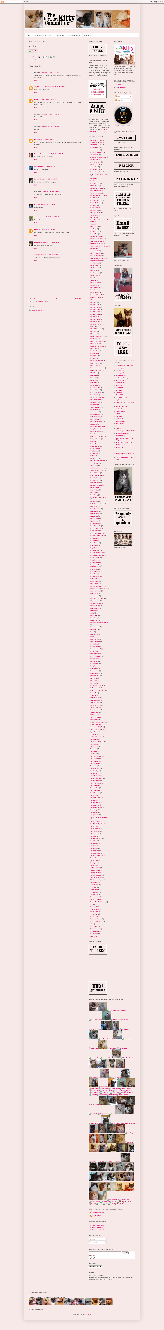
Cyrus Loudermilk (95, 282)
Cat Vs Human (120, 380)
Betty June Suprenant (96, 200)
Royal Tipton (93, 680)
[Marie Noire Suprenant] (93, 1180)
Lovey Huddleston (95, 509)
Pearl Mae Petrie (94, 608)
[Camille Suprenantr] (120, 1171)
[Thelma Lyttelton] (93, 1152)
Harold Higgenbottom (96, 422)
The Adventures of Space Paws (124, 442)
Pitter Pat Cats (94, 634)
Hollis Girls (93, 434)
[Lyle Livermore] (104, 1088)
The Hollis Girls (94, 788)
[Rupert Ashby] (114, 1092)
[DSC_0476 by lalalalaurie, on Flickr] (105, 1039)
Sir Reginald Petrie (95, 710)
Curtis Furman (94, 280)
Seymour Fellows (95, 697)
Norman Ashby (94, 593)
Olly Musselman (95, 601)
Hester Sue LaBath (95, 431)
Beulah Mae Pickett (95, 203)
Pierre (92, 632)
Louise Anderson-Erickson (97, 504)
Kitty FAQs (60, 35)
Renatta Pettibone (95, 656)
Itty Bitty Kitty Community (97, 461)
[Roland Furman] (93, 1190)
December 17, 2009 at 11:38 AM (49, 255)
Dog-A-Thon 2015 (95, 317)
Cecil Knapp (93, 229)
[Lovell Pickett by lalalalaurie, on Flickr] (106, 1020)
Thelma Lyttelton (95, 868)
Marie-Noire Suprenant (96, 533)
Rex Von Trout (94, 661)
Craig (91, 278)
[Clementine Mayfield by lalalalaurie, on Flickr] (102, 1010)
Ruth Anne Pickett (95, 688)
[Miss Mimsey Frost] (113, 1200)
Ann (35, 139)
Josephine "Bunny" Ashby (97, 470)
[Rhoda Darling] (103, 1104)
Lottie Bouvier (94, 501)
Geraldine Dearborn (95, 407)
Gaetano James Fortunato (97, 397)
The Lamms (93, 800)
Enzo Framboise (94, 351)
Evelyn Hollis (93, 356)
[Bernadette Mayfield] (120, 1067)
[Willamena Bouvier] (102, 1067)
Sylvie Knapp (93, 732)
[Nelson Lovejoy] (94, 1104)
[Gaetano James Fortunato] (129, 1114)
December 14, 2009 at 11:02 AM (54, 154)
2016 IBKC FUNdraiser (96, 145)
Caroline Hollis (94, 217)
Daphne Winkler (94, 285)
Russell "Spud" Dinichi (96, 685)
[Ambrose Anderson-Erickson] (93, 1171)
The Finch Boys (94, 771)
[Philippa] (112, 1114)
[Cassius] (121, 1086)
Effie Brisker (93, 339)
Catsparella (119, 385)
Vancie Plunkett (94, 897)
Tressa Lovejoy (94, 885)
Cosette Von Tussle (95, 275)
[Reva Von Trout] (111, 1067)
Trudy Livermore (94, 889)
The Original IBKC (95, 831)
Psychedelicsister (39, 154)
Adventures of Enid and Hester (124, 366)
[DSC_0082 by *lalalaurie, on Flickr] (33, 51)
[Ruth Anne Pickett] (127, 1058)
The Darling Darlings (96, 756)
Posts (118, 96)
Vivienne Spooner (95, 912)
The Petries (93, 836)
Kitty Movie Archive (74, 35)
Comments (120, 100)
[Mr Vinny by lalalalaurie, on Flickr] (117, 1039)
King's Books (119, 409)
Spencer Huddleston (95, 717)
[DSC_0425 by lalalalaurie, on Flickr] (115, 1077)
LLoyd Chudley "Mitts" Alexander (99, 497)
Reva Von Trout (94, 658)
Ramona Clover (94, 654)
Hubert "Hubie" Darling (96, 436)
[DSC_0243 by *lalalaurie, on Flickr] (92, 1203)
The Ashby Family (95, 744)
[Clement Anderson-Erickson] (125, 1161)
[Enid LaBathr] (128, 1090)
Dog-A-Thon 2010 (95, 304)
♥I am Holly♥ (38, 217)
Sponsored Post (94, 719)
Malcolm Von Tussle (95, 528)
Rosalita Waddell (95, 676)
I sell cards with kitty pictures (98, 1230)
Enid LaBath (93, 348)
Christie (36, 99)
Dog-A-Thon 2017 (95, 321)
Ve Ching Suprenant (95, 899)
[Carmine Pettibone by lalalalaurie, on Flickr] (106, 1058)
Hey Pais (118, 400)
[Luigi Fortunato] (103, 1114)
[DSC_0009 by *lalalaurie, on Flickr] (119, 1203)
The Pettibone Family (96, 838)
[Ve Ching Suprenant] (111, 1180)
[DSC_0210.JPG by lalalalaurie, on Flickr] (125, 1077)
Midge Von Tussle (95, 550)
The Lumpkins (94, 812)
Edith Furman (94, 331)
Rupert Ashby (94, 683)
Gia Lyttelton (94, 409)
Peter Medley (94, 618)
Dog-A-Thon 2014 (95, 314)
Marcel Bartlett (94, 531)
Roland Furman (94, 671)
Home (28, 35)
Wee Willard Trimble (96, 919)
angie (36, 166)
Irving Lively (93, 458)
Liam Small (93, 492)
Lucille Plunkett (94, 511)
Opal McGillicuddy (95, 603)
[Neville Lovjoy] (112, 1094)
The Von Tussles (94, 858)
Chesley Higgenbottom (96, 243)
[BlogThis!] (46, 57)
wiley (91, 924)
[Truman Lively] (129, 1190)
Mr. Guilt (36, 179)
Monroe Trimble (94, 562)
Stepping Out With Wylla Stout (98, 722)
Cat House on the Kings (122, 378)
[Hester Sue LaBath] (118, 1090)
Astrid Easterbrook (95, 164)
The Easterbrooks (95, 768)
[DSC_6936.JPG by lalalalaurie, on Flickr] (93, 1086)
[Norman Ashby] (105, 1092)
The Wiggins (93, 863)
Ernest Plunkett (94, 353)
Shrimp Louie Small (95, 705)
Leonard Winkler (94, 487)
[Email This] (44, 57)
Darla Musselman (95, 287)
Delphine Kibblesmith (96, 295)
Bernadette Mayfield (96, 193)
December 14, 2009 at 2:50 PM (51, 217)
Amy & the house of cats (41, 87)
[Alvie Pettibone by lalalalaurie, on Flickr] (124, 1029)
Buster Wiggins (94, 210)
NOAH (117, 426)
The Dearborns (94, 761)
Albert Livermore (94, 150)
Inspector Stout (94, 453)
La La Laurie (119, 418)
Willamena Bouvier (95, 929)
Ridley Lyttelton (94, 666)
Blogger (89, 1315)
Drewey (92, 326)
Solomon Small (94, 712)
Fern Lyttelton (94, 365)
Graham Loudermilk (95, 414)
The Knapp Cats (94, 795)
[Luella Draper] (129, 1133)
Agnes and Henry (120, 368)
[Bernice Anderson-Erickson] (111, 1171)
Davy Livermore (94, 290)
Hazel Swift (93, 424)
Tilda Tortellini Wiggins (96, 880)
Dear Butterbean (95, 292)
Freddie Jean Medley (96, 392)
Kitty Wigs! (119, 416)
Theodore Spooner (95, 873)
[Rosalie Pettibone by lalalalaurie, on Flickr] (94, 1058)
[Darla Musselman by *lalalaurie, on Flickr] (105, 1123)
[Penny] (104, 1077)
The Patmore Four (95, 833)
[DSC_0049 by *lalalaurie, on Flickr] (111, 1203)
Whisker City (119, 447)
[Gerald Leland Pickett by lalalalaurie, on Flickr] (95, 1020)
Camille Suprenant (95, 212)
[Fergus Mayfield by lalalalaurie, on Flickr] (114, 1029)
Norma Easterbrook (95, 591)
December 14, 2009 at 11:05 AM (46, 166)
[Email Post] (38, 57)
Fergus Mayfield (95, 363)
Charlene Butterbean (96, 236)
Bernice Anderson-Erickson (97, 195)
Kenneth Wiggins (95, 473)
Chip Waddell (94, 248)
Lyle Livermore (94, 521)
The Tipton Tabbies (95, 853)
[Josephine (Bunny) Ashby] (127, 1092)
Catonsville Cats (120, 383)
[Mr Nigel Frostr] (124, 1200)
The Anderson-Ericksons (96, 741)
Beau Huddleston (95, 183)
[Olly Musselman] (93, 1133)
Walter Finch (93, 914)
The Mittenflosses (95, 826)
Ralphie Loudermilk (95, 649)
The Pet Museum (120, 445)
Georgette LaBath (95, 402)
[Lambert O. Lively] (102, 1200)
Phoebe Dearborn (95, 627)
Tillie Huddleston (95, 882)
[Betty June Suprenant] (102, 1180)
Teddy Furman (94, 734)
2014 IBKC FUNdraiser (96, 140)
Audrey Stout (94, 167)
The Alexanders (94, 739)
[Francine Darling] (121, 1104)
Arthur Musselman (95, 162)
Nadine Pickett (94, 579)
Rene (35, 204)
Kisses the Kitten (95, 478)
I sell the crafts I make (96, 1227)
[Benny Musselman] (116, 1123)
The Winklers (93, 865)
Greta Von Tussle (95, 417)
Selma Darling (94, 695)
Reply (35, 80)
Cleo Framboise (94, 263)
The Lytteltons (94, 815)
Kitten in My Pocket (121, 411)
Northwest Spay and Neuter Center (125, 431)
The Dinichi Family (95, 763)
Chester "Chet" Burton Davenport (99, 246)
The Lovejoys (93, 810)
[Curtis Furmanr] (102, 1190)
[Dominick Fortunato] (95, 1123)
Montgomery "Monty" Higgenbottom (96, 565)
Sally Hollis (93, 693)
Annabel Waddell (95, 159)
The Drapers (93, 766)
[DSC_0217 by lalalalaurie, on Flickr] (116, 1010)
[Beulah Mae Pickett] (95, 1029)
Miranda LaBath (95, 557)
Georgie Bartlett (94, 404)
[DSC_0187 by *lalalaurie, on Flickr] (127, 1202)
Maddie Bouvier (94, 523)
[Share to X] (49, 57)
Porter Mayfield (94, 639)
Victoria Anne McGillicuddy (98, 902)
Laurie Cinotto (96, 1215)
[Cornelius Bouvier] (112, 1086)
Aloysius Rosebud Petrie (96, 152)
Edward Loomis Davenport (97, 336)
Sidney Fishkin (94, 707)
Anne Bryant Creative (122, 373)
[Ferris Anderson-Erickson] (102, 1171)
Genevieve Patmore (95, 399)
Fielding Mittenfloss (96, 370)
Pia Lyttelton (93, 629)
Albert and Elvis (120, 370)
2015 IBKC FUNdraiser (96, 142)
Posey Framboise (95, 641)
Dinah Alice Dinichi (95, 297)
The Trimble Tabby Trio (96, 855)
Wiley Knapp (93, 926)
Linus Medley (94, 495)
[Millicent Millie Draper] (111, 1133)
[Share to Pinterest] (53, 57)
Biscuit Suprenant (95, 207)
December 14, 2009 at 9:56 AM (48, 99)
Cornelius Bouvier (95, 273)
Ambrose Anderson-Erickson (98, 157)
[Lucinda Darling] (130, 1104)
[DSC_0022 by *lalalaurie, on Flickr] (99, 1203)
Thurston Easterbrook (96, 875)
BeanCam (93, 181)
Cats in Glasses (94, 226)
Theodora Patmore (95, 870)
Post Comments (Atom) (42, 301)
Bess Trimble (93, 198)
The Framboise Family (96, 778)
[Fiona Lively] (120, 1190)
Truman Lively (94, 892)
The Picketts (93, 841)
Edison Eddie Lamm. (95, 329)
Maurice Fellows (94, 540)
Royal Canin (93, 678)
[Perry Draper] (120, 1133)
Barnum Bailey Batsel (96, 172)
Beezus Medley (94, 186)
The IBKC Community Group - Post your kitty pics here (125, 454)
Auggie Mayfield (95, 169)
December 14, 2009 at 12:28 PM (46, 204)
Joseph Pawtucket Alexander (98, 468)
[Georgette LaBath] (106, 1090)
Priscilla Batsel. (94, 646)
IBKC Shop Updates (95, 446)
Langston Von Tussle (96, 485)
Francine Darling (95, 387)
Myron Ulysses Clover (96, 576)
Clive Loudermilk (94, 268)
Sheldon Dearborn (95, 700)
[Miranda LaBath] (94, 1090)
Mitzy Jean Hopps (95, 560)
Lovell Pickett (94, 506)
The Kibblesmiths (95, 793)
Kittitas (118, 413)
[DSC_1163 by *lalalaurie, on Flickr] (120, 1202)
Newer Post (32, 298)
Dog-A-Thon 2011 (95, 307)
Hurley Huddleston (95, 439)
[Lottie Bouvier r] (116, 1058)
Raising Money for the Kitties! (44, 35)
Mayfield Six (93, 548)
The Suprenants (94, 850)
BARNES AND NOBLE (121, 87)
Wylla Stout (93, 933)
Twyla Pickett (94, 894)
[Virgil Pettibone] (112, 1048)
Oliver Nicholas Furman (96, 598)
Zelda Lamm (93, 936)
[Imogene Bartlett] (94, 1202)
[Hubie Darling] (112, 1104)
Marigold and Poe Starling (97, 535)
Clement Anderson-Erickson (97, 258)
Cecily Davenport (95, 231)
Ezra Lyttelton (94, 358)
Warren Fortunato (95, 916)
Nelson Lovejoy (94, 581)
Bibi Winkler (93, 205)
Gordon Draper (94, 412)
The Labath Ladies (95, 797)
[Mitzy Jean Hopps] (93, 1039)
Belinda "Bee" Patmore (96, 188)
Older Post (78, 298)
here (118, 233)
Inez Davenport (94, 451)
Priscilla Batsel (94, 644)
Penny (92, 613)
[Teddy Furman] (129, 1180)
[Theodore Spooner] (120, 1142)
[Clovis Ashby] (93, 1094)
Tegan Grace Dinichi (96, 737)
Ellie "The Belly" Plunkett (97, 341)
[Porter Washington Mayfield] (130, 1086)
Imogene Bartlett (95, 448)
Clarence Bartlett (95, 251)
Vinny (92, 904)
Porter (92, 637)
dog (91, 299)
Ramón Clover (94, 651)
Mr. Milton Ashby (95, 571)
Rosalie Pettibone (95, 673)
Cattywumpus (119, 387)
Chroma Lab (119, 390)
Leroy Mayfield (94, 490)
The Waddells (94, 860)
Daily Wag (119, 392)
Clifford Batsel (94, 265)
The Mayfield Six (95, 821)
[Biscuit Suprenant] (129, 1171)
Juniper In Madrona (121, 406)
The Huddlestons (95, 790)
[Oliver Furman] (120, 1180)
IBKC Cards (93, 443)
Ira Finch (35, 60)
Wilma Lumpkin (94, 931)
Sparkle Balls (93, 715)
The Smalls (93, 846)
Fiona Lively (93, 375)
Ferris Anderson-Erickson (97, 368)
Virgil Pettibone (94, 909)
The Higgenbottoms (95, 785)
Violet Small (93, 907)
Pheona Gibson (94, 620)
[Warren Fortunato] (119, 1114)
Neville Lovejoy (94, 584)
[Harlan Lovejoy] (122, 1094)
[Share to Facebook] (51, 57)
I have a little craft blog (97, 1225)
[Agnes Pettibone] (127, 1039)
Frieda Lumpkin (94, 395)
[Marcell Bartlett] (105, 1202)
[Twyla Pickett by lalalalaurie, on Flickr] (93, 1048)
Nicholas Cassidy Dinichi (97, 586)
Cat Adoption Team (121, 375)
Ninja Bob (118, 428)
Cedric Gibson (94, 234)
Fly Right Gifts (120, 395)
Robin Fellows (94, 668)
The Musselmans (95, 828)
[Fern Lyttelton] (111, 1152)
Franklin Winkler (95, 390)
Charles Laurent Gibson (96, 239)
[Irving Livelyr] (93, 1200)
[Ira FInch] (93, 1142)
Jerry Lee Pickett (95, 463)
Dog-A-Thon (93, 302)
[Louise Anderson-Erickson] (97, 1161)
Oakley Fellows (94, 596)
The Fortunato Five (95, 776)
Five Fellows (93, 378)
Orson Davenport (95, 606)
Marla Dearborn (94, 538)
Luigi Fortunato (94, 518)
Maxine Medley (94, 545)
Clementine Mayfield (96, 260)
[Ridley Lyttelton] (120, 1152)
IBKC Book (93, 441)
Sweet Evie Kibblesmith (96, 729)
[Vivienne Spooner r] (111, 1142)
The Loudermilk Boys (96, 807)
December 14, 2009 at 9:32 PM (47, 229)
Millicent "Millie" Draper (97, 553)
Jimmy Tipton (94, 465)
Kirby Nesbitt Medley (96, 475)
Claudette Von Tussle (96, 253)
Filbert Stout (93, 373)
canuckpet (37, 255)
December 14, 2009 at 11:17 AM (48, 179)
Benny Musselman (95, 190)
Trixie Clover (93, 887)
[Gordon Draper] (102, 1133)
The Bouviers (93, 751)
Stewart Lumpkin (95, 724)
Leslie (36, 229)
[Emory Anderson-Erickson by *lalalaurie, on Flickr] (113, 1161)
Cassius (92, 224)
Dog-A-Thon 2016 (95, 319)
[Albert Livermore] (94, 1088)
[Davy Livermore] (125, 1088)
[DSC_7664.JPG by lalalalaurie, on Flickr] (105, 1029)
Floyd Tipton (93, 383)
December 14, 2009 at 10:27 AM (46, 139)
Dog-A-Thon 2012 (95, 309)
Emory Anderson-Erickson (97, 346)
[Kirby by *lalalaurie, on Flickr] (105, 1203)
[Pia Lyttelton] (129, 1152)
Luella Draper (94, 516)
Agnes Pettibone (94, 147)
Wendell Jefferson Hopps (97, 921)
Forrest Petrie (94, 385)
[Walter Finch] (102, 1142)
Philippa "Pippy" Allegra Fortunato (99, 623)
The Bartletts (94, 746)
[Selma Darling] (93, 1114)
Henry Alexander (95, 429)
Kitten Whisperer (95, 480)
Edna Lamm (93, 334)
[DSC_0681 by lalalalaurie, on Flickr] (119, 1020)
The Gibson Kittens (95, 783)
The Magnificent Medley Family (99, 817)
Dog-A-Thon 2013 (95, 312)
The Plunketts (94, 843)
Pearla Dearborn (94, 610)
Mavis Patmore (94, 543)
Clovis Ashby (93, 270)
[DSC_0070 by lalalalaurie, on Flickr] (94, 1077)
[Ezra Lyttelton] (129, 1142)
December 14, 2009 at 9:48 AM (58, 87)
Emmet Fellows (94, 343)
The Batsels (93, 749)
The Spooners (93, 848)
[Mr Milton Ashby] (94, 1092)
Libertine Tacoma (120, 421)
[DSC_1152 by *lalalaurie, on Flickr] (113, 1202)
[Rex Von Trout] (93, 1067)
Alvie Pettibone (94, 155)
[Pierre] (102, 1048)
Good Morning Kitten (121, 397)
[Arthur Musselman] (129, 1123)
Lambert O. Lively (95, 483)
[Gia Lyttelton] (102, 1152)
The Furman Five (95, 780)
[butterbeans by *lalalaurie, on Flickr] (71, 1305)
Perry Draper (93, 615)
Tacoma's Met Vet (120, 436)
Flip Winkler (93, 380)
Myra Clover (93, 574)
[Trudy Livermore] (114, 1088)
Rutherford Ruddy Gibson (97, 690)
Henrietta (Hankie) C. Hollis (97, 426)
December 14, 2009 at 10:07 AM (50, 114)
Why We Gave (88, 35)
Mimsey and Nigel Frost (97, 555)
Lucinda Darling (94, 514)
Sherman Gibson (94, 702)
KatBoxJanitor (38, 242)
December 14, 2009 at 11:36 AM (50, 192)
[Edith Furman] (111, 1190)
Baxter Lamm (94, 178)
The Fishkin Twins (95, 773)
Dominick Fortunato (95, 324)
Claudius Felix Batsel (96, 256)
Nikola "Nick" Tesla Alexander (98, 588)
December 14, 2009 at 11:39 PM (51, 242)
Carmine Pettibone (95, 215)
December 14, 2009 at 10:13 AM (50, 126)
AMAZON (118, 85)
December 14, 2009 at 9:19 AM (50, 72)
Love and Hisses (120, 423)
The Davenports (94, 758)
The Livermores (94, 805)
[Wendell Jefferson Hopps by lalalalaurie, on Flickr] (93, 1010)
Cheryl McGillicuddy (96, 241)
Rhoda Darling (94, 663)
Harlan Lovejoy (94, 419)
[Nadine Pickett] (103, 1086)
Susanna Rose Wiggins (96, 727)
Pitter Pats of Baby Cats (122, 433)
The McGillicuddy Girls (96, 824)
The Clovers (93, 754)
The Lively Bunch (95, 802)
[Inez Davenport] (122, 1048)
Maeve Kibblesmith (95, 526)
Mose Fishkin (94, 569)
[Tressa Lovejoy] (102, 1094)
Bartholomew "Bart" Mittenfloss (99, 174)
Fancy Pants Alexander (96, 360)
